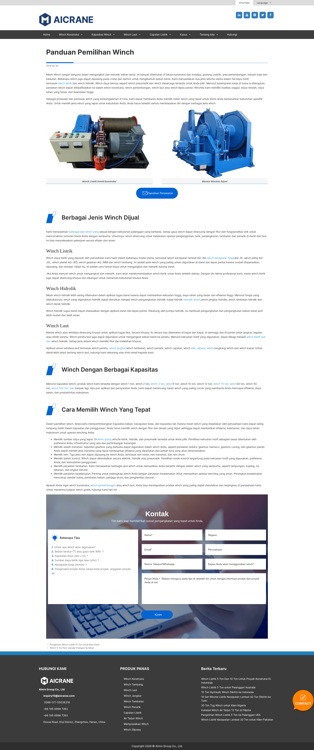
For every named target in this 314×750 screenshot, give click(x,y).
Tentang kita (207, 34)
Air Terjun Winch (133, 718)
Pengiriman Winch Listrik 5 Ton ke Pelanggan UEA (230, 714)
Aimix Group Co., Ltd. (169, 746)
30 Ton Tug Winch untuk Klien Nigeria (223, 705)
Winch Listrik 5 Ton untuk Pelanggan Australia (228, 687)
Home (46, 34)
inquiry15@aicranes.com (59, 695)
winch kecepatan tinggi (221, 257)
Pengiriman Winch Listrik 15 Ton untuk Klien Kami (74, 644)
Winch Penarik (132, 707)
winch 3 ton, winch (162, 383)
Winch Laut (130, 34)
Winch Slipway (132, 729)
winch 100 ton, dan (62, 388)
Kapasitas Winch (101, 34)
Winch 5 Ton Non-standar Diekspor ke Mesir (72, 647)
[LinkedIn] (239, 15)
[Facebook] (270, 15)
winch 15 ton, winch (225, 383)
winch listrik (65, 83)
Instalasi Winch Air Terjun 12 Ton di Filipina (226, 710)
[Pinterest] (254, 15)
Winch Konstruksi (69, 34)
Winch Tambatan (134, 701)
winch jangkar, (117, 348)
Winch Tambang (133, 684)
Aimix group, (104, 439)
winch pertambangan (103, 485)
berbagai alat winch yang (84, 231)
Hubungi (232, 34)
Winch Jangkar (133, 695)
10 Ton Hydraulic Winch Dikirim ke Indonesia (227, 692)
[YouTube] (247, 15)
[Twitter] (262, 15)
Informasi (244, 2)
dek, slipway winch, (202, 348)
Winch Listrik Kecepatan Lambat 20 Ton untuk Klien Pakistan (237, 719)
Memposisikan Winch (136, 723)
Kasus (183, 34)
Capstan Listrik (159, 34)
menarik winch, (192, 299)
